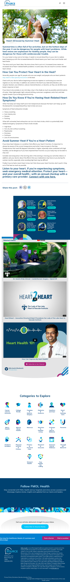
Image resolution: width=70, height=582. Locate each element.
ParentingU (62, 427)
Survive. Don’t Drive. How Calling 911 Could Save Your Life (51, 225)
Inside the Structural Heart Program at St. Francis (31, 225)
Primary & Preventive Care (29, 447)
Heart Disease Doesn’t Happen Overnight (51, 203)
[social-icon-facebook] (5, 499)
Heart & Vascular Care (62, 412)
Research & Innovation (40, 446)
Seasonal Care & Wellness (51, 446)
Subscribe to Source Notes (35, 527)
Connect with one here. (42, 176)
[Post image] (22, 204)
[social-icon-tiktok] (29, 499)
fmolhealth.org (55, 568)
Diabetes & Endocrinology (40, 412)
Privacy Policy (8, 577)
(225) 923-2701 (8, 561)
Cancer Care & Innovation (7, 412)
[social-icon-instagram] (52, 499)
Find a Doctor (49, 538)
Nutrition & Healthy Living (40, 430)
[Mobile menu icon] (64, 3)
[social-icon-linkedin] (40, 499)
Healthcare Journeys (51, 411)
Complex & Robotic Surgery (29, 412)
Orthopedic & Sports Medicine (51, 430)
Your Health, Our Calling (40, 464)
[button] (20, 187)
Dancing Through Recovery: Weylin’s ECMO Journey (31, 213)
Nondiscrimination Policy (25, 577)
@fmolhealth (19, 368)
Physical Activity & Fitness (18, 447)
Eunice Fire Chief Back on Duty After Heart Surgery (31, 203)
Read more (31, 207)
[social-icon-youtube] (17, 499)
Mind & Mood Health (18, 429)
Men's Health (7, 428)
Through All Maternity (62, 446)
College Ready (18, 411)
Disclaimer (15, 577)
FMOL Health (12, 368)
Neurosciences (29, 427)
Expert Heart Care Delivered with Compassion (51, 213)
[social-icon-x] (64, 499)
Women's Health (29, 462)
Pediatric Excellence (7, 445)
